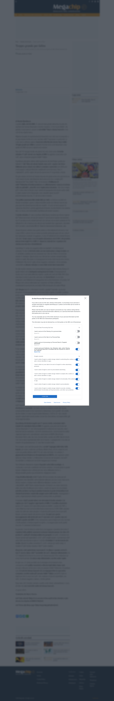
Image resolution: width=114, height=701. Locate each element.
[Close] (85, 298)
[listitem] (57, 327)
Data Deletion (47, 402)
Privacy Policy (66, 402)
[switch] (78, 331)
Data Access (57, 402)
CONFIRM (45, 396)
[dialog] (57, 350)
